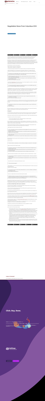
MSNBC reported (32, 195)
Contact (17, 3)
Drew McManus (13, 33)
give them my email (23, 209)
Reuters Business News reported (22, 199)
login (9, 278)
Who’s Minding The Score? (24, 1)
